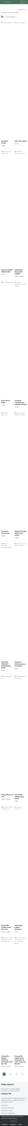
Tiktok (20, 1124)
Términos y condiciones (8, 1113)
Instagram (13, 1124)
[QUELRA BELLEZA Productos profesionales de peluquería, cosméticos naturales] (5, 2)
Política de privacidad (7, 1108)
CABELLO (14, 9)
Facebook (4, 1124)
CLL (15, 1118)
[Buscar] (25, 2)
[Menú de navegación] (22, 2)
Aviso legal (4, 1105)
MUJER (8, 9)
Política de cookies (6, 1110)
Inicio (2, 9)
